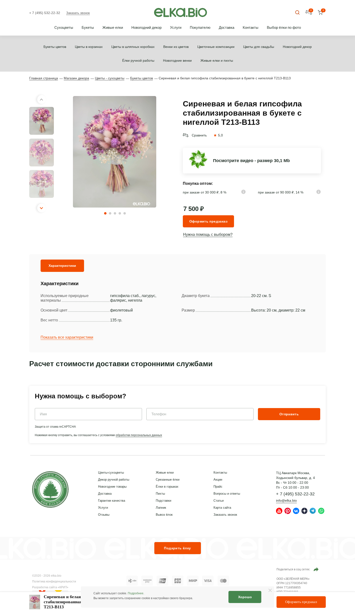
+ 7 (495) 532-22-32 (44, 13)
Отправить (289, 414)
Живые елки (112, 27)
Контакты (250, 27)
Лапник (161, 507)
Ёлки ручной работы (138, 60)
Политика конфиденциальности (54, 581)
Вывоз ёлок (164, 514)
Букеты (88, 27)
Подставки (163, 500)
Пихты (160, 493)
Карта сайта (222, 507)
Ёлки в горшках (167, 486)
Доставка (226, 27)
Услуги (175, 27)
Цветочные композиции (215, 47)
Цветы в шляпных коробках (133, 47)
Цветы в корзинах (89, 47)
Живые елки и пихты (216, 60)
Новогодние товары (112, 486)
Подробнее (135, 593)
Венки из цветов (176, 47)
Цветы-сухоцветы (111, 472)
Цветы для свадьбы (258, 47)
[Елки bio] (50, 490)
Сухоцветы (63, 27)
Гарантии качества (111, 500)
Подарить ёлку (177, 548)
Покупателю (200, 27)
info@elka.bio (286, 500)
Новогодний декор (146, 27)
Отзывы (103, 514)
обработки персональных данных (139, 435)
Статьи (218, 500)
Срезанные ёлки (167, 479)
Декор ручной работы (113, 479)
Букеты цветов (54, 47)
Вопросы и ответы (226, 493)
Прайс (217, 486)
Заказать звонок (78, 13)
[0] (320, 12)
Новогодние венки (177, 60)
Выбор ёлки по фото (284, 27)
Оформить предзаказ (208, 221)
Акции (217, 479)
